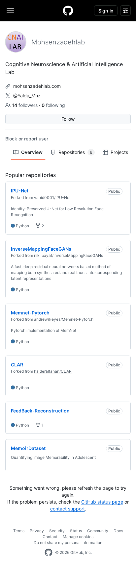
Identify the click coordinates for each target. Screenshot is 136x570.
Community (97, 530)
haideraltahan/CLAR (53, 371)
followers (25, 105)
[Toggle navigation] (10, 10)
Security (57, 530)
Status (76, 530)
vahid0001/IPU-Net (52, 197)
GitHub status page (102, 502)
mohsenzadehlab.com (37, 86)
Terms (18, 530)
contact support (67, 508)
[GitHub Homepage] (48, 552)
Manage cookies (78, 536)
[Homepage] (68, 10)
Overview (32, 152)
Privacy (37, 530)
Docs (118, 530)
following (53, 105)
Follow (68, 119)
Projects (119, 152)
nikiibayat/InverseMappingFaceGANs (68, 255)
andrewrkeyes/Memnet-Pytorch (63, 319)
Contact (50, 536)
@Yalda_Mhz (27, 95)
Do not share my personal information (68, 542)
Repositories (75, 152)
